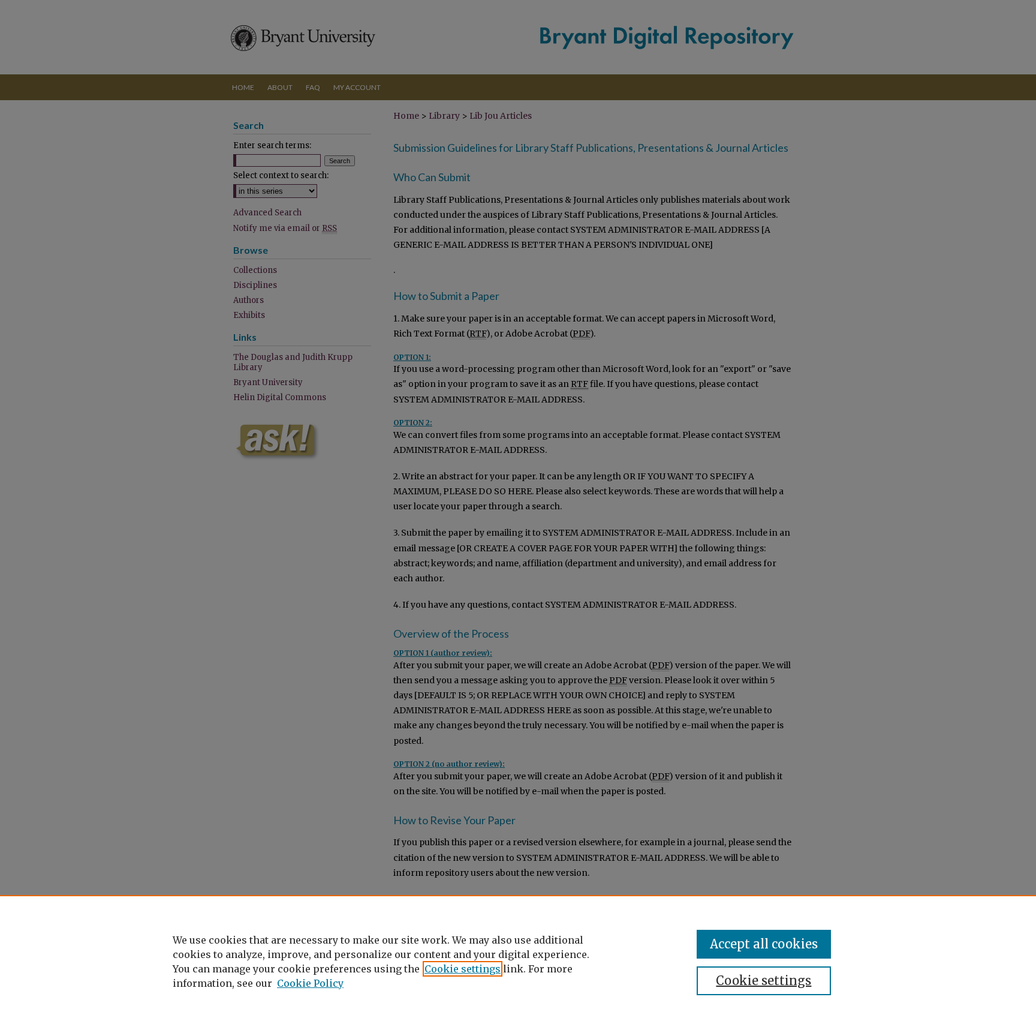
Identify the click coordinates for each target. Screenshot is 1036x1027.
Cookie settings (462, 969)
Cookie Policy (310, 983)
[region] (518, 961)
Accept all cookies (764, 943)
